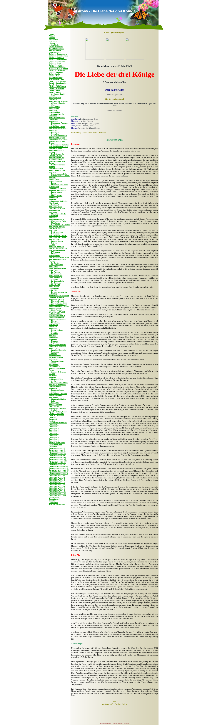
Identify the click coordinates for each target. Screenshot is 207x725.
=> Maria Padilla (55, 308)
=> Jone (52, 245)
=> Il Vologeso (54, 239)
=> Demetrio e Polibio (57, 408)
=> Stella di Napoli (56, 357)
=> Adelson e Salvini (57, 94)
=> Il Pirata (53, 230)
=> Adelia (52, 381)
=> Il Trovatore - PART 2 (58, 237)
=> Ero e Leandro (55, 196)
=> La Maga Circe (55, 276)
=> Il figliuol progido (57, 226)
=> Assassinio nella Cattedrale (56, 115)
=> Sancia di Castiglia (57, 350)
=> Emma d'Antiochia (57, 190)
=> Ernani (52, 194)
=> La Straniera (55, 283)
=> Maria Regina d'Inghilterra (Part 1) (57, 311)
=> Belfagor (53, 119)
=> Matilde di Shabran (57, 319)
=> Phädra (53, 339)
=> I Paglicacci (54, 223)
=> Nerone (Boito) (56, 395)
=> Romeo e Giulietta (57, 346)
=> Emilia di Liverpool (57, 188)
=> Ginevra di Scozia (57, 208)
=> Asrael (52, 392)
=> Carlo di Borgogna (57, 385)
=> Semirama (54, 352)
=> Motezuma (54, 323)
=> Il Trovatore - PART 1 (58, 236)
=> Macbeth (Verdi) (56, 299)
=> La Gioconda (55, 274)
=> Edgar (52, 183)
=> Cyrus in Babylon (57, 137)
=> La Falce (53, 270)
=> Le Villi (53, 290)
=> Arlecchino (54, 112)
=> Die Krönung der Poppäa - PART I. (56, 155)
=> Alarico (53, 99)
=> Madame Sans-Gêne (58, 303)
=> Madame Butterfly (57, 301)
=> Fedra (52, 199)
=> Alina (52, 105)
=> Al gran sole (55, 98)
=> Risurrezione (55, 386)
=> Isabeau (53, 243)
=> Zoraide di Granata (57, 372)
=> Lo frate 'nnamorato (58, 292)
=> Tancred (53, 359)
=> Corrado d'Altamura (58, 136)
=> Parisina (53, 337)
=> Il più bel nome (56, 232)
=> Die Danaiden (55, 148)
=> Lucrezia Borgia (56, 297)
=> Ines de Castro (56, 241)
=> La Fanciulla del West (58, 383)
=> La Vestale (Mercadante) (54, 287)
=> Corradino (54, 134)
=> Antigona (54, 108)
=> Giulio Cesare (55, 207)
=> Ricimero (53, 341)
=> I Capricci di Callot (57, 399)
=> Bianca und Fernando (58, 123)
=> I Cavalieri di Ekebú (57, 214)
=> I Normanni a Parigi (57, 221)
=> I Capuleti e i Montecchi (55, 211)
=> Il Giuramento (55, 228)
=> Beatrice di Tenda (57, 118)
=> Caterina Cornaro (57, 127)
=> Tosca (52, 363)
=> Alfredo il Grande (57, 103)
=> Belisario (53, 121)
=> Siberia (53, 354)
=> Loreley (53, 294)
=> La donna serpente (57, 268)
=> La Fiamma (54, 272)
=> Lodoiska (54, 403)
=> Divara (52, 177)
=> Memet (53, 321)
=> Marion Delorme (56, 317)
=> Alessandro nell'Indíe (58, 101)
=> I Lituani (53, 216)
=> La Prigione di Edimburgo (55, 278)
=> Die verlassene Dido (58, 174)
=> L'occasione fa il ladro (59, 257)
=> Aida (52, 96)
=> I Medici (53, 217)
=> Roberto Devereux (57, 345)
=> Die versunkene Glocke (59, 176)
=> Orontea (53, 334)
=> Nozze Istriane (56, 330)
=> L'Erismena (54, 256)
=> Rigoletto (54, 343)
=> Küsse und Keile (56, 246)
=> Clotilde (53, 130)
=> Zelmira (53, 375)
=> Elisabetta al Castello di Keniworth (58, 186)
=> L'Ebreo (53, 254)
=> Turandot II (54, 366)
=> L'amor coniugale (57, 250)
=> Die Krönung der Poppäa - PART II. (56, 158)
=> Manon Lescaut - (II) (58, 305)
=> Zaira (52, 374)
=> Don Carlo (54, 179)
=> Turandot (53, 365)
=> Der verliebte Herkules (59, 145)
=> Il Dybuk (53, 397)
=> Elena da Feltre (56, 379)
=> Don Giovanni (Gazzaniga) (55, 405)
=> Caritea (53, 125)
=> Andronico (54, 107)
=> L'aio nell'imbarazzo (58, 248)
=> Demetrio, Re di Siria (58, 139)
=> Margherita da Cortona (59, 306)
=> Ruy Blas (53, 348)
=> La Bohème (54, 263)
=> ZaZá (52, 401)
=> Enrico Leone (55, 192)
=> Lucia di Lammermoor (59, 296)
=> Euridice (53, 197)
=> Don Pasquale (55, 181)
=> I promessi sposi (56, 390)
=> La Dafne (53, 266)
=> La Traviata (54, 285)
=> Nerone (53, 326)
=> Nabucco (53, 325)
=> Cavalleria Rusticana (58, 128)
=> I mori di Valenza (56, 219)
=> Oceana (53, 332)
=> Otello (52, 335)
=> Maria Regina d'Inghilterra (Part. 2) (57, 314)
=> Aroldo (53, 110)
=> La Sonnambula (56, 281)
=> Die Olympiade (56, 168)
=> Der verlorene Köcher (58, 147)
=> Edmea (53, 388)
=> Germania (54, 205)
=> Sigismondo (55, 355)
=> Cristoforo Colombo (58, 394)
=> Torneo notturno (56, 361)
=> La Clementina (56, 265)
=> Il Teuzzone (54, 234)
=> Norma (53, 328)
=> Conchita (53, 132)
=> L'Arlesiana (54, 252)
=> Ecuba (52, 377)
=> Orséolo (53, 410)
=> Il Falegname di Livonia (59, 225)
